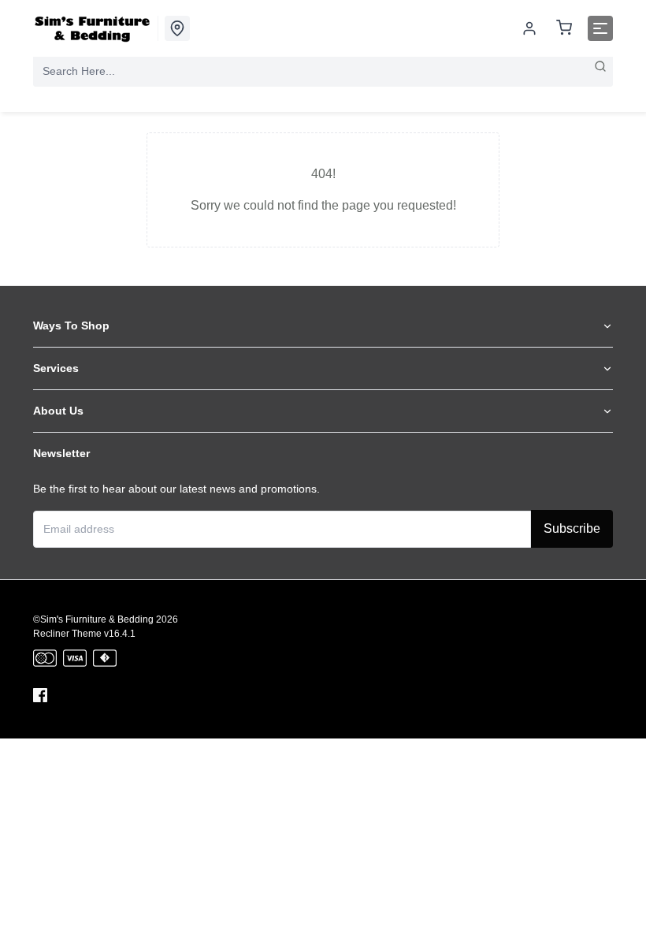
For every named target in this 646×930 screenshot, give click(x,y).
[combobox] (323, 71)
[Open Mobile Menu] (600, 28)
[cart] (564, 29)
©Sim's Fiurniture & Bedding (93, 619)
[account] (529, 28)
